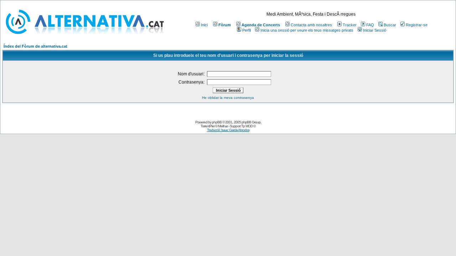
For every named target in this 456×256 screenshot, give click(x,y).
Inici (204, 25)
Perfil (246, 30)
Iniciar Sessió (374, 30)
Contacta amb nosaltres (311, 25)
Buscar (390, 25)
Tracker (350, 25)
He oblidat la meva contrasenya (228, 98)
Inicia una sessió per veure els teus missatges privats (306, 30)
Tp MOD (247, 126)
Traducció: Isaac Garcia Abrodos (228, 130)
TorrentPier (207, 126)
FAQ (370, 25)
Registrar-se (417, 25)
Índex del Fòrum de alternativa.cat (35, 46)
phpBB (217, 122)
